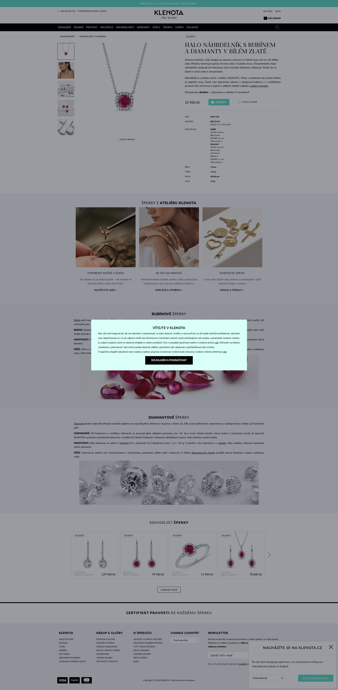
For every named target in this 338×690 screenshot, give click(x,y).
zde (216, 343)
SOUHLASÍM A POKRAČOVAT (169, 360)
